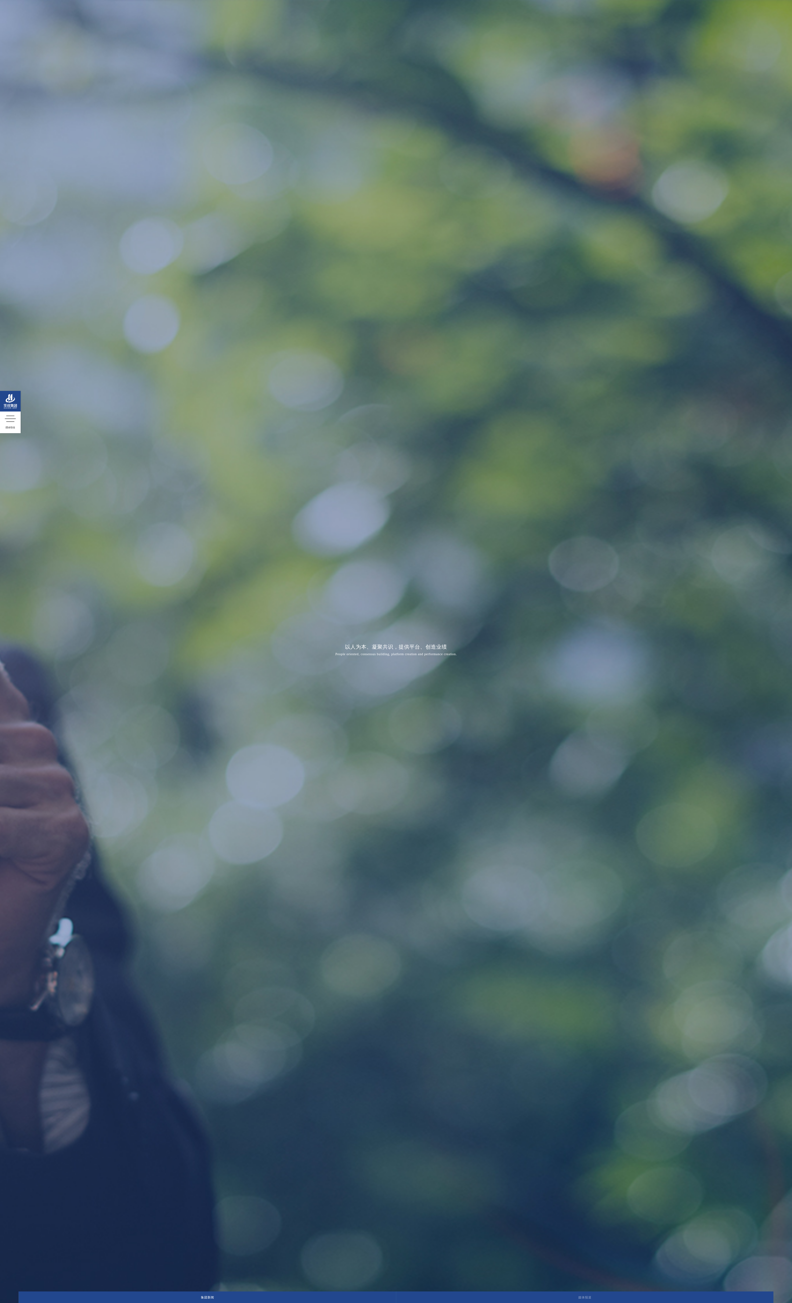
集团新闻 (207, 1297)
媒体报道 (585, 1297)
